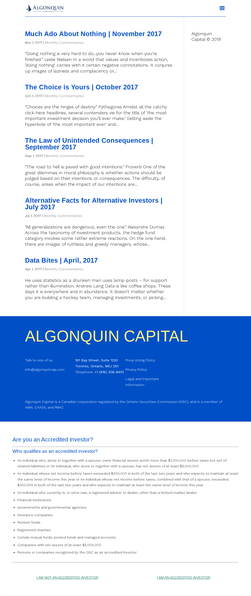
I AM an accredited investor (183, 578)
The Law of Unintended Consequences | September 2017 (89, 144)
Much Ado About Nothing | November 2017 (93, 34)
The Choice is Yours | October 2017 (81, 87)
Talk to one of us (39, 360)
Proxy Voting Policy (140, 360)
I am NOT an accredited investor (67, 578)
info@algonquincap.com (44, 369)
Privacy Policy (136, 369)
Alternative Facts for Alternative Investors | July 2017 (94, 204)
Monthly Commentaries (64, 42)
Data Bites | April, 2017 (61, 260)
